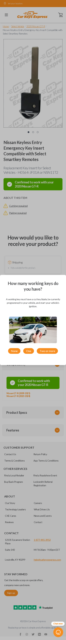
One (28, 351)
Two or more (47, 351)
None (14, 351)
